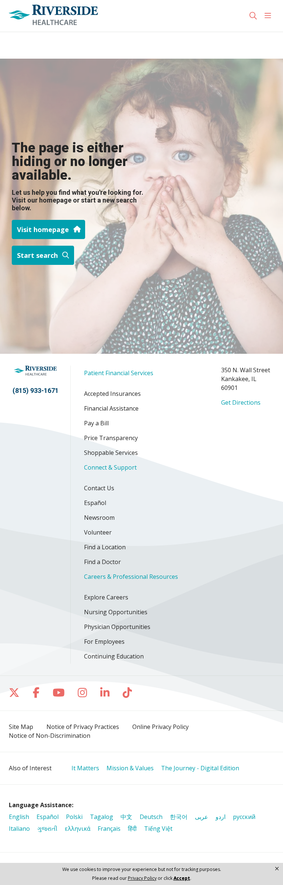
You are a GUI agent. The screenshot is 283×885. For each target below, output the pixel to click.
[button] (269, 16)
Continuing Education (114, 656)
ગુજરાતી (47, 828)
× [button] (277, 868)
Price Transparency (111, 438)
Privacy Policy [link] (142, 878)
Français (109, 828)
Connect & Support (110, 467)
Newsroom (99, 518)
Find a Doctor (102, 562)
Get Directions (241, 402)
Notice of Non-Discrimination (49, 736)
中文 (126, 817)
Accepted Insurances (112, 394)
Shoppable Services (111, 453)
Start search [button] (37, 255)
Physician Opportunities (117, 627)
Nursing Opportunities (115, 612)
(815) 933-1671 (36, 390)
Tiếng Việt (158, 828)
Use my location (34, 39)
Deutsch (151, 817)
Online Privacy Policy (160, 727)
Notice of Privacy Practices (82, 727)
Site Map (21, 727)
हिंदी (132, 828)
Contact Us (99, 488)
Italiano (19, 828)
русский (244, 817)
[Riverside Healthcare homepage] (53, 15)
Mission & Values (130, 768)
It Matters (85, 768)
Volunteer (98, 532)
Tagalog (101, 817)
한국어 (179, 817)
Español (95, 503)
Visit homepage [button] (43, 229)
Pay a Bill (96, 423)
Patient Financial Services (118, 373)
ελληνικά (77, 828)
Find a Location (105, 547)
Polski (74, 817)
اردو (221, 817)
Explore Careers (106, 597)
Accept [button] (182, 878)
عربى (201, 817)
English (19, 817)
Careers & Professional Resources (131, 577)
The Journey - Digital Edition (200, 768)
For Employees (104, 641)
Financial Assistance (111, 408)
